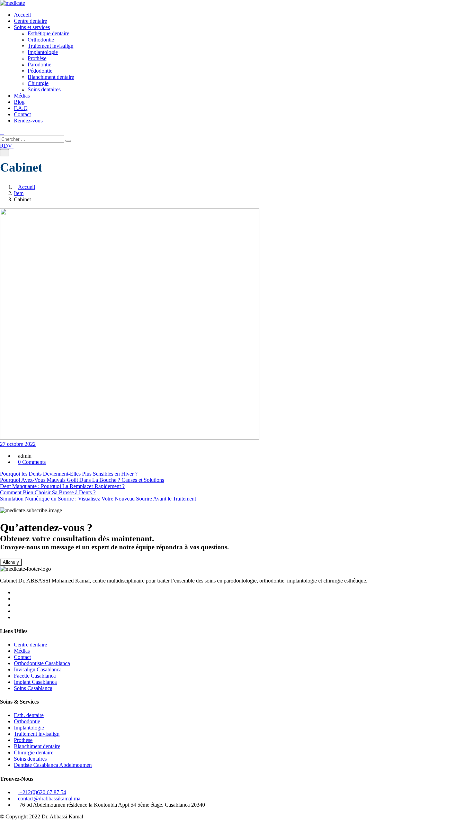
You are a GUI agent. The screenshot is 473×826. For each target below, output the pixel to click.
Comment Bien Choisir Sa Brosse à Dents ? (48, 492)
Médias (22, 96)
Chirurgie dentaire (33, 752)
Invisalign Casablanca (38, 669)
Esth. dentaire (29, 715)
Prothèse (37, 58)
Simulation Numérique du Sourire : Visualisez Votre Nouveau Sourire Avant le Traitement (98, 499)
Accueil (22, 15)
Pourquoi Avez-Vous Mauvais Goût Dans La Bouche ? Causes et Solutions (82, 480)
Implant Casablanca (35, 682)
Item (19, 193)
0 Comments (32, 462)
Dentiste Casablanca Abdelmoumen (53, 765)
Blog (19, 102)
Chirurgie (38, 83)
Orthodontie (41, 40)
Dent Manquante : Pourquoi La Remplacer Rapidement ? (62, 486)
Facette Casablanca (35, 676)
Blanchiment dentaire (51, 77)
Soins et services (32, 27)
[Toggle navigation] (4, 152)
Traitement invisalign (50, 46)
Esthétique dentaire (48, 33)
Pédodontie (40, 71)
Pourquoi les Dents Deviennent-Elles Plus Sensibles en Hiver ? (68, 474)
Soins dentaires (44, 89)
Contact (22, 114)
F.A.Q (21, 108)
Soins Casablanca (33, 688)
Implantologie (43, 52)
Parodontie (39, 64)
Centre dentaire (30, 21)
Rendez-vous (28, 120)
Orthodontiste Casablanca (42, 663)
